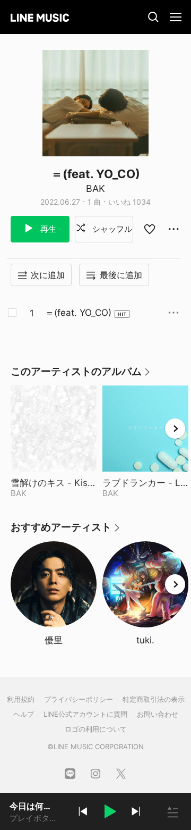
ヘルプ (23, 714)
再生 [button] (47, 229)
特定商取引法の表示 (154, 699)
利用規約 (20, 699)
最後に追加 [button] (121, 275)
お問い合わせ (157, 714)
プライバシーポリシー (78, 699)
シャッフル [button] (111, 229)
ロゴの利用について (96, 729)
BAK (95, 188)
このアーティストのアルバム (81, 375)
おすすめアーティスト (66, 531)
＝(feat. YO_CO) (78, 312)
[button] (109, 813)
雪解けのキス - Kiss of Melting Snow (54, 482)
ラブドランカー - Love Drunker (145, 482)
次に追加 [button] (48, 275)
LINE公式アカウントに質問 (85, 714)
